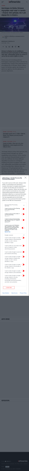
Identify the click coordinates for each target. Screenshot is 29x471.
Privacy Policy (23, 293)
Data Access (14, 293)
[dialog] (14, 235)
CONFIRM (9, 287)
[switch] (23, 209)
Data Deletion (5, 293)
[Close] (26, 178)
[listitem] (14, 205)
